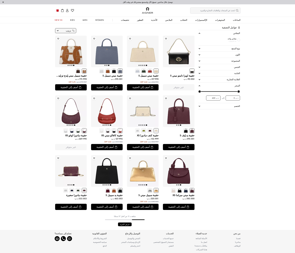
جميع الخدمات (168, 238)
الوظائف (237, 246)
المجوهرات (220, 20)
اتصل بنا (204, 242)
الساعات (236, 20)
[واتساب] (69, 238)
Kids (72, 20)
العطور (140, 20)
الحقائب (183, 20)
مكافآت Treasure (200, 246)
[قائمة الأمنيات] (72, 11)
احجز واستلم (135, 246)
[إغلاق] (3, 2)
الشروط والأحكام (100, 238)
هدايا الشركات (201, 249)
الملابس (168, 20)
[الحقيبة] (62, 10)
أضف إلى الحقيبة (141, 87)
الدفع (105, 246)
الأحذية (154, 20)
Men (85, 20)
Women (99, 20)
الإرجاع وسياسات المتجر (130, 242)
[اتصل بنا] (63, 238)
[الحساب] (67, 10)
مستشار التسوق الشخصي (163, 242)
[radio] (192, 70)
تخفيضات (125, 20)
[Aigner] (147, 10)
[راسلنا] (57, 238)
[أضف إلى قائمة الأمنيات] (166, 39)
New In (58, 20)
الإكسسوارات (201, 20)
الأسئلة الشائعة (201, 238)
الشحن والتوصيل (133, 238)
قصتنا (238, 238)
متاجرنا (237, 242)
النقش (171, 246)
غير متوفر (179, 87)
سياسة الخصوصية (100, 242)
